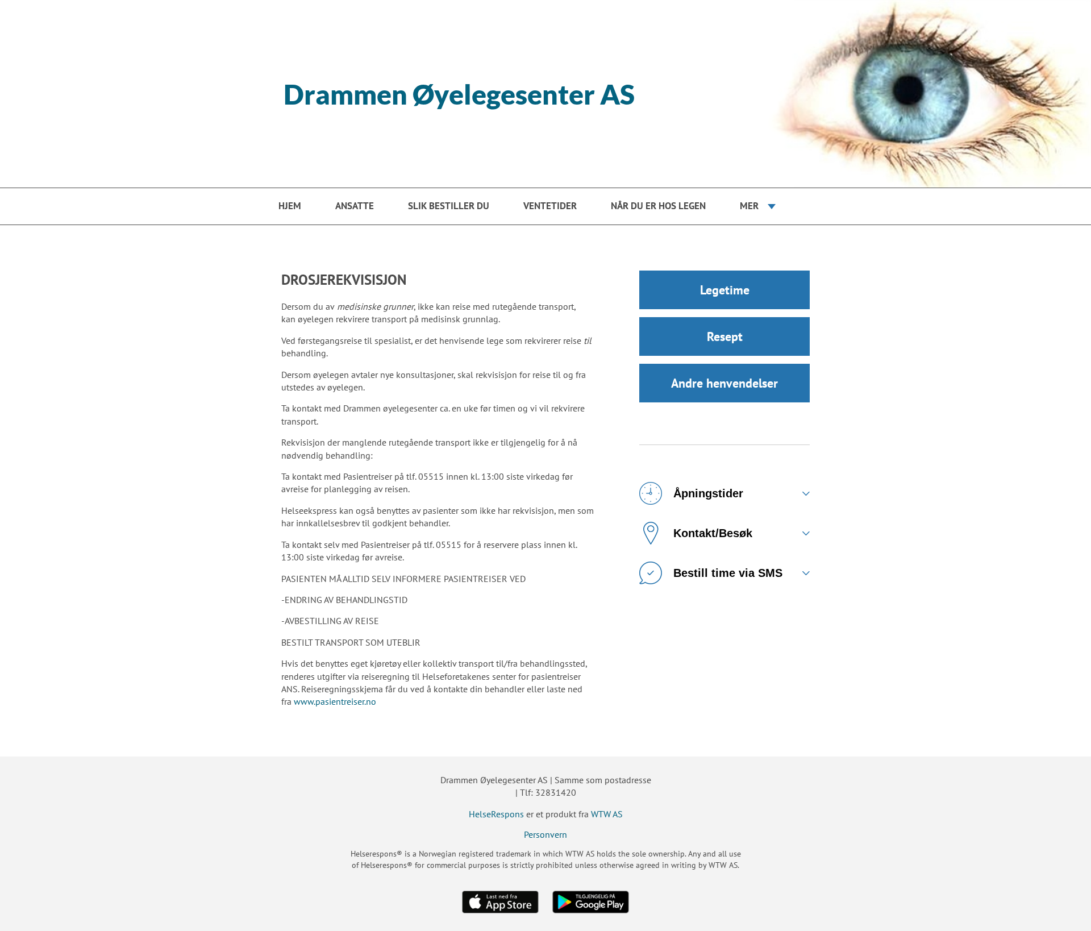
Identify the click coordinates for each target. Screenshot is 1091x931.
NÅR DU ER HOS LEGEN (658, 206)
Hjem (289, 206)
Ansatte (354, 206)
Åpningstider (708, 493)
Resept (725, 336)
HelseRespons (496, 814)
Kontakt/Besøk (712, 533)
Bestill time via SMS (727, 573)
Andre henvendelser (724, 383)
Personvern (545, 834)
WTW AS (607, 814)
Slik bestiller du (448, 206)
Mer (749, 206)
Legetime (724, 290)
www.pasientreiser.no (335, 701)
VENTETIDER (550, 206)
